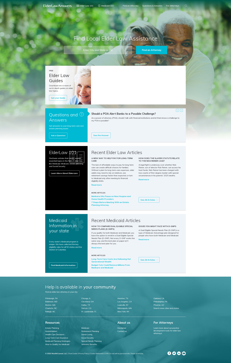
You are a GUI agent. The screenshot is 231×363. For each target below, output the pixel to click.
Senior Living (86, 334)
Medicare (85, 328)
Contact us (122, 331)
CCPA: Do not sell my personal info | (117, 353)
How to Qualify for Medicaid (57, 344)
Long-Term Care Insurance (56, 338)
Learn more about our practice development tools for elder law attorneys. (167, 331)
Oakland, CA (159, 298)
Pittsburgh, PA (51, 298)
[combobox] (98, 50)
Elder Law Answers (57, 6)
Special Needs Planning (91, 341)
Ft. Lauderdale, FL (88, 311)
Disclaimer (121, 328)
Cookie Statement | (97, 353)
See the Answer (101, 135)
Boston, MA (50, 305)
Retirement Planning (90, 331)
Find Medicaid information (63, 265)
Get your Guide (58, 98)
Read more (96, 185)
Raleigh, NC (50, 311)
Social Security (87, 338)
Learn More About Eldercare (64, 173)
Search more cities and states (166, 308)
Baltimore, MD (51, 301)
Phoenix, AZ (159, 305)
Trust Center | (73, 353)
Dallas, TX (85, 305)
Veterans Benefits (89, 344)
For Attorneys (172, 5)
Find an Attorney (130, 5)
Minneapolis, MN (124, 308)
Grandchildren (51, 331)
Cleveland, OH (87, 301)
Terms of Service (137, 353)
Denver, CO (86, 308)
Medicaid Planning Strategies (57, 341)
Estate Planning (52, 328)
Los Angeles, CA (124, 301)
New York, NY (123, 311)
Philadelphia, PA (160, 301)
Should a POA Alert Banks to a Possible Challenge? (123, 113)
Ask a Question (58, 135)
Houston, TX (122, 298)
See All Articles (148, 200)
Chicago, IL (86, 298)
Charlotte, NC (51, 308)
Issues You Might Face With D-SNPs (157, 226)
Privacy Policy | (84, 353)
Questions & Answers (152, 5)
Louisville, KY (122, 305)
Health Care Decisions (54, 334)
